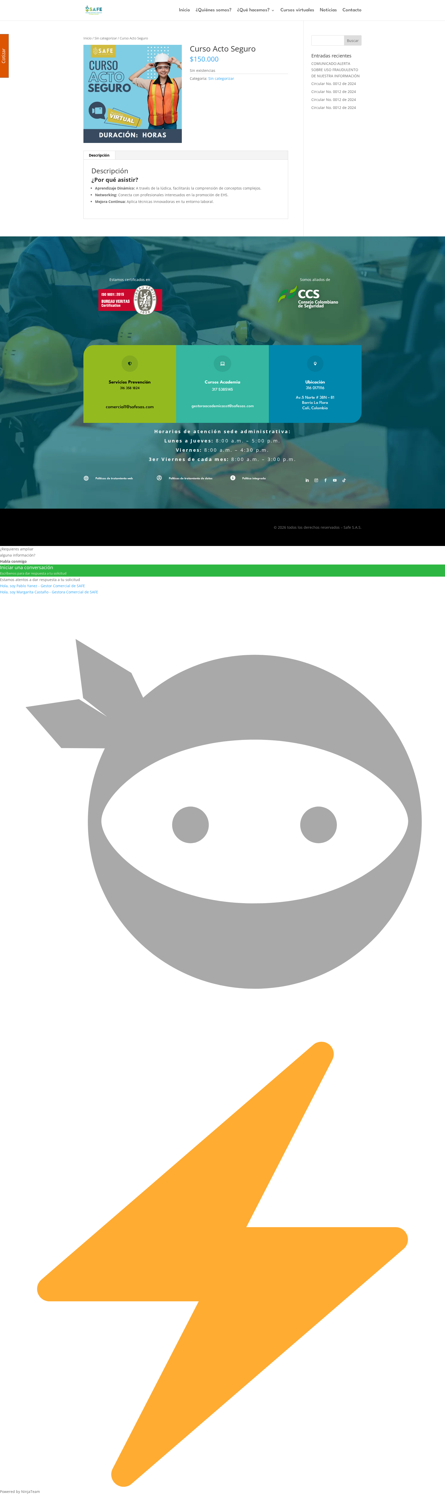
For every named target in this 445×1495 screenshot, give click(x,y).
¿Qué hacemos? (253, 10)
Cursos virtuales (297, 10)
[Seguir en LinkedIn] (307, 480)
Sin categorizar (106, 38)
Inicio (184, 10)
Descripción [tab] (99, 155)
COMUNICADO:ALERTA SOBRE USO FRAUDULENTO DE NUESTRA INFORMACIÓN (335, 69)
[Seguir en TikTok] (344, 480)
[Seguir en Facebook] (325, 480)
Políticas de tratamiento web (114, 478)
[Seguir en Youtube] (334, 480)
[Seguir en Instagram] (316, 480)
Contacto (352, 10)
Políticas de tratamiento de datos (190, 478)
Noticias (328, 10)
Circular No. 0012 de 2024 (333, 83)
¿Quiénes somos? (214, 10)
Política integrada (254, 478)
